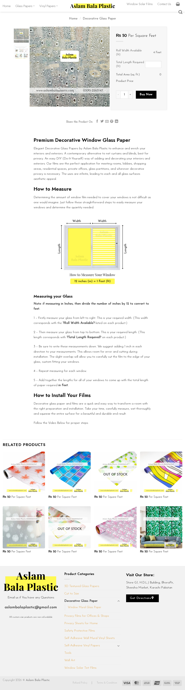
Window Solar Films (140, 4)
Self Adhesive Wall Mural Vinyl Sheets (89, 638)
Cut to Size (71, 593)
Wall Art (69, 660)
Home (7, 6)
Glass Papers (23, 6)
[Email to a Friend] (107, 121)
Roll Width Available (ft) (129, 52)
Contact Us (164, 4)
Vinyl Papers (47, 6)
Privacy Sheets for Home (81, 623)
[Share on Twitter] (102, 121)
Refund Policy (80, 683)
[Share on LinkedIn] (116, 121)
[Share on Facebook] (97, 121)
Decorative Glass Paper (99, 18)
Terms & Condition (107, 683)
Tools (67, 652)
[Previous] (36, 67)
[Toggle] (118, 601)
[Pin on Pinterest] (111, 121)
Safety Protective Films (79, 630)
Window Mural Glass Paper (84, 607)
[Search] (180, 12)
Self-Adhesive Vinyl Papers (82, 645)
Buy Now (146, 94)
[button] (178, 4)
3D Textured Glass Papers (81, 586)
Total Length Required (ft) (130, 64)
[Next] (103, 67)
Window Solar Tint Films (80, 667)
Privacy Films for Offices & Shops (86, 616)
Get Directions (141, 598)
